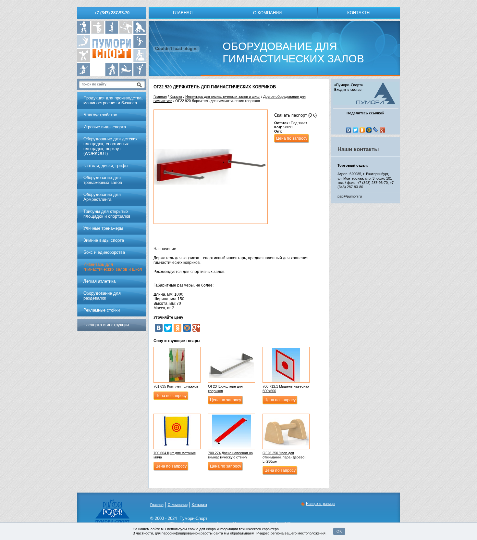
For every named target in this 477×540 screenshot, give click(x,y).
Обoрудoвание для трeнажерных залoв (102, 180)
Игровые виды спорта (104, 126)
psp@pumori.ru (349, 196)
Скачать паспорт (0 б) (295, 115)
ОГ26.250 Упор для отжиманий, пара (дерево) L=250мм (284, 457)
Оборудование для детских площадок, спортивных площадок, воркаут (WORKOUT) (110, 146)
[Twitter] (168, 328)
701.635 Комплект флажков (175, 386)
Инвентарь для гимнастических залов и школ (222, 96)
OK (339, 531)
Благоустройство (100, 114)
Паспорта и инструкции (106, 324)
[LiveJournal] (376, 130)
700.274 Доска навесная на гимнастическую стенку (230, 455)
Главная (182, 12)
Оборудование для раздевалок (102, 296)
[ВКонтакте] (159, 328)
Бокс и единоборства (104, 252)
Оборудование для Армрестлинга (102, 197)
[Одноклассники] (177, 328)
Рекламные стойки (101, 310)
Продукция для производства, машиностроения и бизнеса (113, 100)
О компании (267, 12)
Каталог (176, 96)
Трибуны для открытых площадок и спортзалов (106, 214)
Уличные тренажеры (103, 228)
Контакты (359, 12)
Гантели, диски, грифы (105, 165)
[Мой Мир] (187, 328)
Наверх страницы (320, 504)
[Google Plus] (196, 328)
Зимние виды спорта (103, 240)
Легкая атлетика (99, 281)
